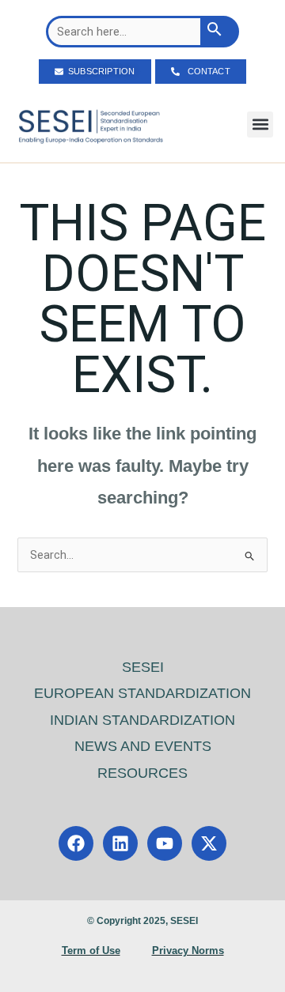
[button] (260, 124)
